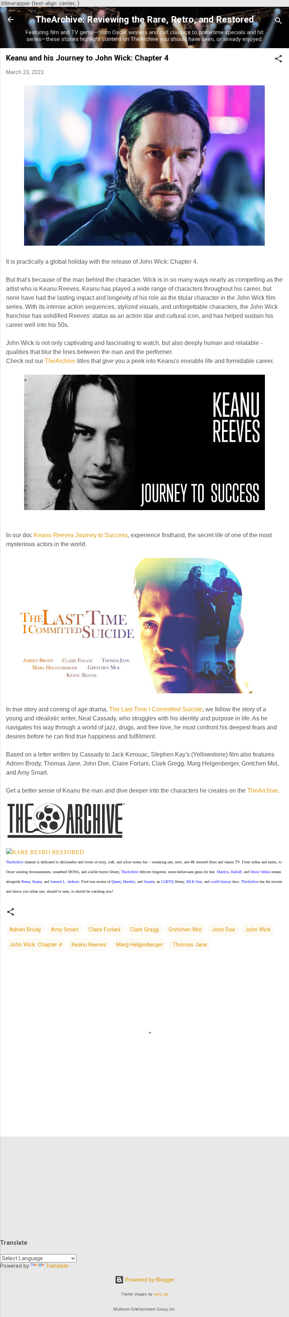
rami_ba (161, 1294)
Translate (57, 1265)
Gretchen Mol (185, 929)
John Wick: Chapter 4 (35, 944)
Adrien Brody (25, 929)
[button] (278, 60)
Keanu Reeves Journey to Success (81, 535)
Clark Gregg (144, 929)
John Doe (223, 929)
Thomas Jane (190, 944)
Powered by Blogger (149, 1279)
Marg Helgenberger (139, 944)
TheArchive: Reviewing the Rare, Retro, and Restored (144, 19)
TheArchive (60, 361)
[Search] (278, 22)
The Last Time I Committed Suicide (155, 709)
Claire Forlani (104, 929)
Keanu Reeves (88, 944)
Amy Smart (65, 929)
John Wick (258, 929)
